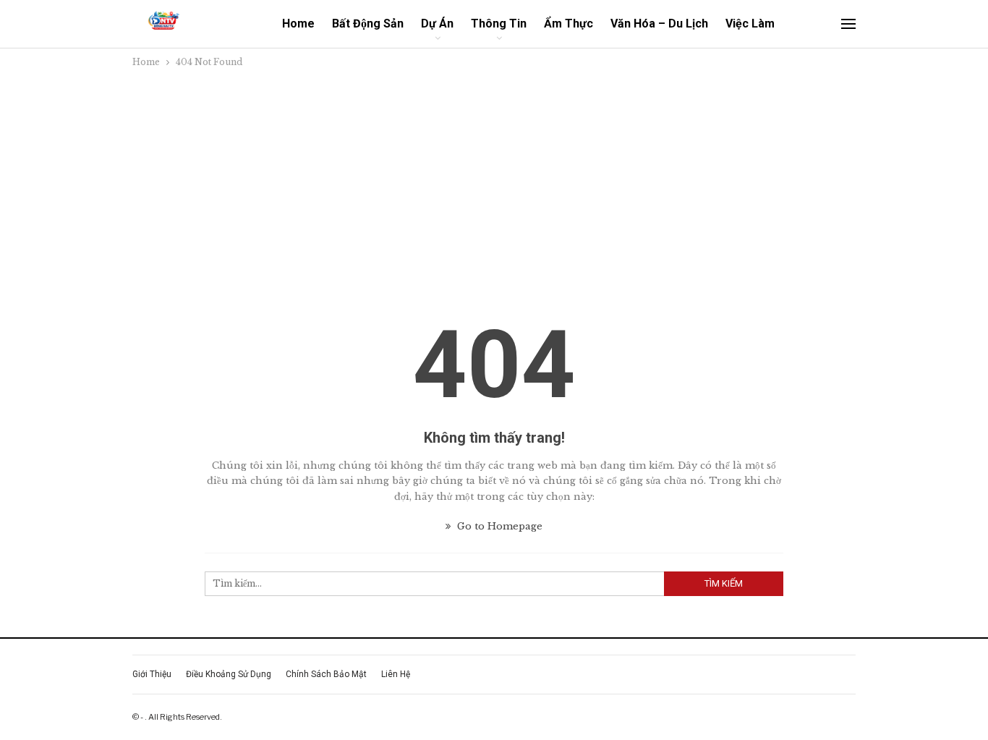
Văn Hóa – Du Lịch (659, 23)
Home (298, 23)
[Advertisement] (494, 178)
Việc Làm (750, 23)
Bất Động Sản (368, 23)
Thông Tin (499, 23)
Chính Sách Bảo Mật (326, 674)
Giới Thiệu (151, 674)
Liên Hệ (395, 674)
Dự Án (437, 23)
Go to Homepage (498, 526)
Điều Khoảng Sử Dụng (228, 674)
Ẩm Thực (568, 23)
